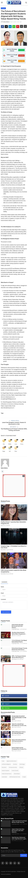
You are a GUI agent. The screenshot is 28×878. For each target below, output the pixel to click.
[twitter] (6, 863)
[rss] (18, 863)
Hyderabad (4, 776)
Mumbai (15, 764)
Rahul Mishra (4, 468)
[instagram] (10, 863)
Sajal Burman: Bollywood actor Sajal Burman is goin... (19, 838)
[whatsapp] (14, 863)
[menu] (2, 2)
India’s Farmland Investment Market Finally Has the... (19, 821)
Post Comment (6, 612)
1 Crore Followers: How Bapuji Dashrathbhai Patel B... (19, 641)
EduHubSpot (17, 773)
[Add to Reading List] (25, 26)
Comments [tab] (4, 582)
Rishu (2, 525)
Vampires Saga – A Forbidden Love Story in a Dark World (13, 546)
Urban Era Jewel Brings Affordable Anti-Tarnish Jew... (19, 724)
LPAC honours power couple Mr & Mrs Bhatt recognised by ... (13, 571)
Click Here (21, 50)
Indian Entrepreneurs (6, 773)
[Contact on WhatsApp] (14, 485)
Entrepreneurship (13, 767)
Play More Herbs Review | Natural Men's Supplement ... (19, 633)
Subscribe (23, 855)
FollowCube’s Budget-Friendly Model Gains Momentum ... (19, 649)
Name (2, 586)
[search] (26, 2)
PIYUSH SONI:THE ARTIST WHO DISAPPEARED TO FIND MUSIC (19, 717)
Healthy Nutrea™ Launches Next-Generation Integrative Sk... (13, 522)
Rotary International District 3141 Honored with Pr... (19, 740)
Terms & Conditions (6, 874)
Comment (3, 599)
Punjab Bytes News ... (16, 629)
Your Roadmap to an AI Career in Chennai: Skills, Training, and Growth (14, 429)
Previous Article (15, 420)
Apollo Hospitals (5, 770)
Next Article (13, 427)
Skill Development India (14, 776)
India (3, 761)
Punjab (24, 776)
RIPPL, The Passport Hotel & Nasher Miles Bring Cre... (19, 656)
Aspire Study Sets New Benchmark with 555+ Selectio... (17, 626)
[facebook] (2, 863)
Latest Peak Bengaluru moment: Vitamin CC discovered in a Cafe (14, 423)
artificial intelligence (6, 764)
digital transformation (11, 761)
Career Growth (15, 770)
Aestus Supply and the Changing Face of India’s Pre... (19, 748)
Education (4, 767)
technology (22, 764)
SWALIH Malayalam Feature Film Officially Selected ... (19, 732)
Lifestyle (21, 767)
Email (2, 593)
